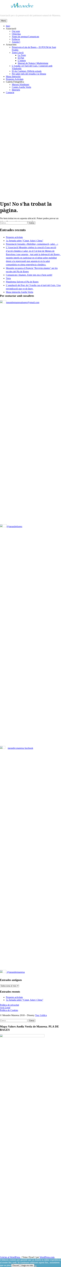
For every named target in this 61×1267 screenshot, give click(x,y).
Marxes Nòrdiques (20, 84)
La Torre (22, 55)
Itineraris (16, 90)
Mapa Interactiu (13, 76)
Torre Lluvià (18, 52)
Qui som (16, 31)
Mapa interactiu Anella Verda (19, 292)
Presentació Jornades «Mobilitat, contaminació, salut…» (32, 244)
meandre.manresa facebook (20, 748)
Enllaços (16, 39)
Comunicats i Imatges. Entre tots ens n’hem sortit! (29, 275)
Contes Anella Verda (21, 87)
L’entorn (22, 60)
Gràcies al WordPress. (10, 1257)
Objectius (16, 34)
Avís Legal (5, 1007)
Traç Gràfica (41, 1015)
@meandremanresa (15, 972)
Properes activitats (14, 237)
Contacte (10, 92)
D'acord (15, 1265)
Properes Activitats (14, 79)
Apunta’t (16, 42)
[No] (35, 1266)
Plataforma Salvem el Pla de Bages (22, 281)
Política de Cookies (9, 1010)
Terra (8, 278)
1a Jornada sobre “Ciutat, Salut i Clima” (24, 240)
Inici (8, 26)
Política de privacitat (9, 1005)
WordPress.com (47, 1257)
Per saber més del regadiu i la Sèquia (29, 74)
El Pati (21, 58)
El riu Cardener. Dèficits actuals (26, 71)
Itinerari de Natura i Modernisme (33, 63)
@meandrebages (14, 526)
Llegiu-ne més (27, 1265)
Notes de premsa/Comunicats (25, 36)
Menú (3, 21)
